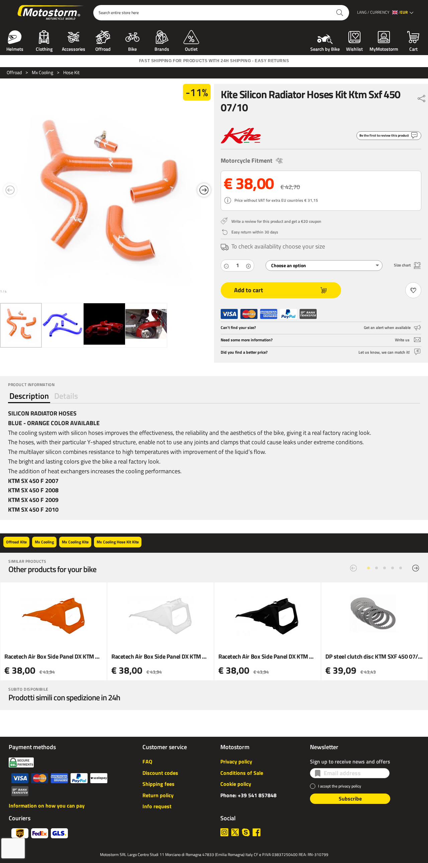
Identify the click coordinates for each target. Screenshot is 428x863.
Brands (161, 48)
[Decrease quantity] (226, 265)
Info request (157, 806)
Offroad (103, 48)
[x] (235, 832)
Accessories (73, 48)
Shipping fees (158, 784)
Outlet (191, 48)
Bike (132, 48)
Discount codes (160, 773)
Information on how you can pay (47, 806)
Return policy (158, 795)
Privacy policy (236, 761)
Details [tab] (66, 396)
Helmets (14, 48)
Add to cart (248, 290)
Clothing (44, 48)
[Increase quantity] (248, 265)
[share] (421, 97)
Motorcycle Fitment (247, 160)
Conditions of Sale (241, 773)
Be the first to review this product (384, 135)
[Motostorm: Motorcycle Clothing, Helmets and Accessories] (51, 13)
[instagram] (224, 832)
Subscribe (350, 799)
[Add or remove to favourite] (413, 290)
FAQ (147, 761)
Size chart (402, 265)
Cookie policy (235, 784)
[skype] (246, 832)
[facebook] (256, 832)
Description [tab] (29, 396)
